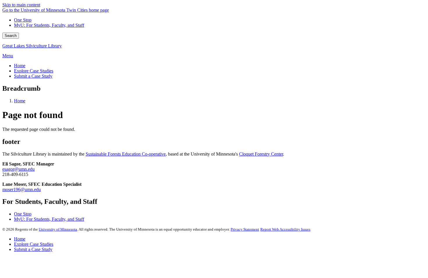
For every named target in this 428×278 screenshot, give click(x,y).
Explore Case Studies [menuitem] (33, 70)
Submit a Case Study (33, 249)
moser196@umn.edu (21, 189)
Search (11, 35)
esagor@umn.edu (18, 169)
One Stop (22, 19)
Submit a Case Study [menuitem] (33, 76)
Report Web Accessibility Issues (285, 229)
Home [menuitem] (19, 65)
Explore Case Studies (33, 244)
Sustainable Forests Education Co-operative (126, 154)
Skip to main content (21, 4)
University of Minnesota (58, 229)
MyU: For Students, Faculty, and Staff (49, 25)
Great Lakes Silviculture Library (32, 45)
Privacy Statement (245, 229)
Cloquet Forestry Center (261, 154)
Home (19, 100)
